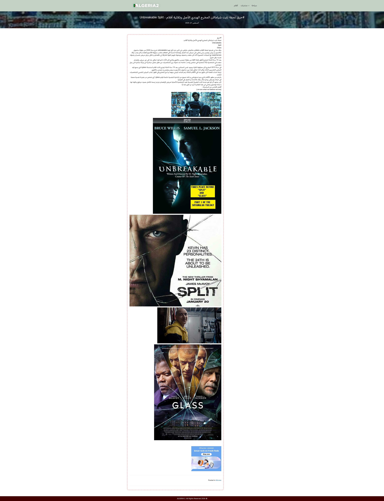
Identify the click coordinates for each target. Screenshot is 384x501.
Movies (218, 480)
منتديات (244, 5)
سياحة (254, 5)
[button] (248, 5)
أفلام (236, 5)
